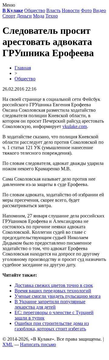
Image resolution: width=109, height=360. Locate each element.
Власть (53, 10)
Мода (38, 15)
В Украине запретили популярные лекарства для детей (50, 304)
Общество (34, 10)
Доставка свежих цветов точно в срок (54, 285)
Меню (8, 5)
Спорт (8, 15)
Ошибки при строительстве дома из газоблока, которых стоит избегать (52, 326)
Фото (86, 10)
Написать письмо (38, 344)
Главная (23, 67)
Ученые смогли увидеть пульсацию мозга (58, 296)
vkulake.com (74, 126)
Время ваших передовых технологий (53, 290)
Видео (99, 10)
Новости (71, 10)
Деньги (24, 15)
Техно (51, 15)
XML (7, 344)
